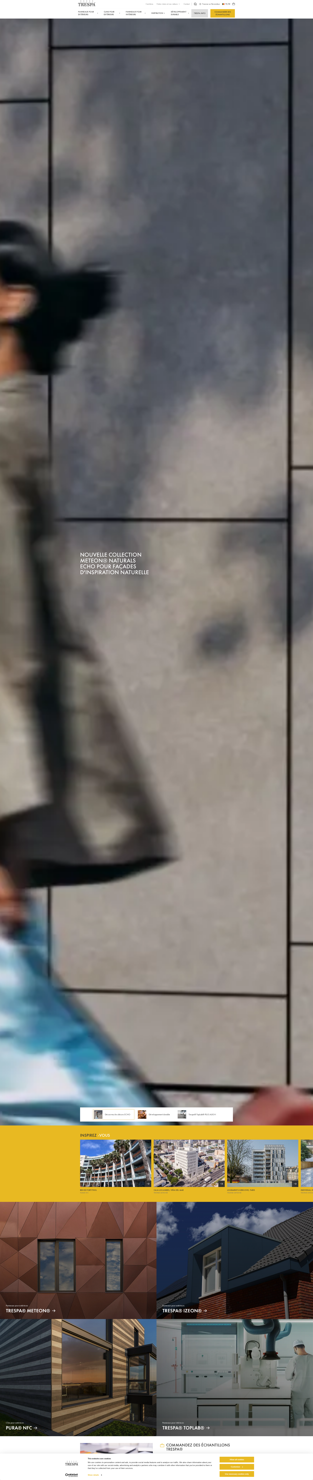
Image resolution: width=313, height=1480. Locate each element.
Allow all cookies (237, 1460)
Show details (93, 1475)
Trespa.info (200, 13)
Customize (235, 1467)
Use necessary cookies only (237, 1474)
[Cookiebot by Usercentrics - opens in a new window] (71, 1475)
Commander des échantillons (222, 13)
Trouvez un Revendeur (211, 4)
